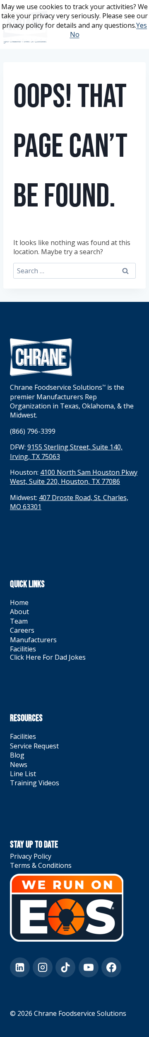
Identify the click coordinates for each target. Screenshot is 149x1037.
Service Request (34, 745)
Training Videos (34, 782)
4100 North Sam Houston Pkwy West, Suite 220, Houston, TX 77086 (73, 477)
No (74, 34)
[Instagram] (43, 967)
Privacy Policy (30, 856)
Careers (22, 630)
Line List (23, 773)
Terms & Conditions (41, 865)
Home (19, 602)
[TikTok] (65, 967)
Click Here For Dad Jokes (48, 657)
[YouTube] (89, 967)
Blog (17, 755)
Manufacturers (33, 639)
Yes (141, 25)
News (18, 764)
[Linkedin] (20, 967)
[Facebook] (111, 967)
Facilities (23, 648)
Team (19, 621)
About (19, 611)
